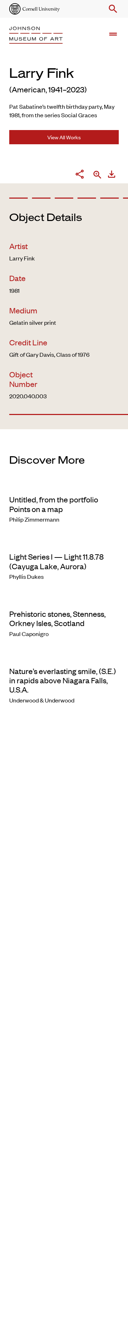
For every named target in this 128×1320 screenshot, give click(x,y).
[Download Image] (112, 175)
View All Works (64, 137)
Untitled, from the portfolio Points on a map (53, 503)
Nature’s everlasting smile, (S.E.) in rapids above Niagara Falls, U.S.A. (62, 680)
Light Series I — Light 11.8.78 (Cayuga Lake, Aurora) (56, 561)
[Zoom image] (97, 175)
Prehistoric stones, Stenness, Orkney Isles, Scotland (57, 618)
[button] (112, 9)
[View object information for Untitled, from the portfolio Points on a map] (64, 485)
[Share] (79, 175)
